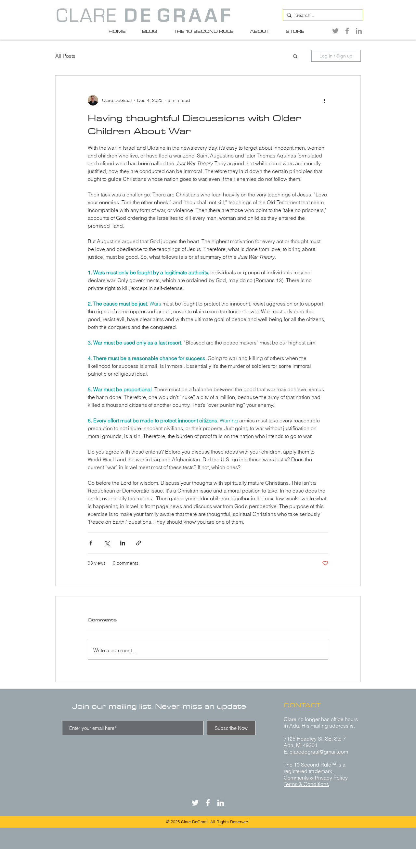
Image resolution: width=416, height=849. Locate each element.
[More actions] (324, 100)
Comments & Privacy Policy (316, 777)
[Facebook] (347, 31)
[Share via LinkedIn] (123, 543)
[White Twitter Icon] (195, 802)
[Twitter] (335, 31)
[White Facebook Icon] (208, 802)
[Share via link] (139, 543)
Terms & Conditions (306, 784)
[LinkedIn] (359, 31)
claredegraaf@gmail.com (319, 751)
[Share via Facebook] (91, 543)
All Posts (65, 56)
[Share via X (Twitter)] (107, 543)
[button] (295, 55)
